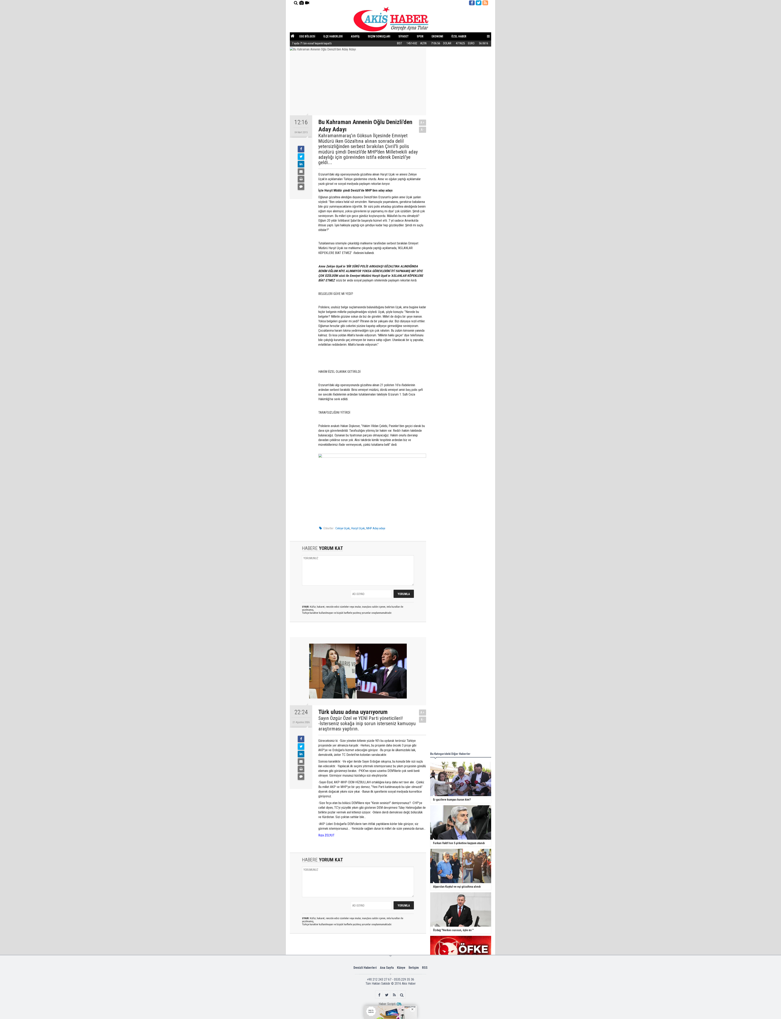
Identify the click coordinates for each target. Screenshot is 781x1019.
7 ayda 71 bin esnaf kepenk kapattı (312, 43)
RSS (425, 968)
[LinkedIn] (301, 164)
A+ (422, 122)
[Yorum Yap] (301, 186)
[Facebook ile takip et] (472, 2)
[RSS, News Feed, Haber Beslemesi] (485, 2)
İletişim (414, 968)
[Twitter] (301, 156)
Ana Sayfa (387, 968)
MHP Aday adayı (375, 528)
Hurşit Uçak (358, 528)
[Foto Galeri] (301, 2)
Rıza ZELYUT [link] (326, 835)
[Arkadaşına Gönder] (301, 171)
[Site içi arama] (296, 2)
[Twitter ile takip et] (478, 2)
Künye (401, 968)
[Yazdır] (301, 179)
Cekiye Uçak (342, 528)
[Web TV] (307, 2)
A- (422, 130)
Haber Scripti (387, 1004)
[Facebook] (301, 149)
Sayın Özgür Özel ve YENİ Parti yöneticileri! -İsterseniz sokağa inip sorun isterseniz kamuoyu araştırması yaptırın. (367, 724)
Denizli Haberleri (365, 968)
